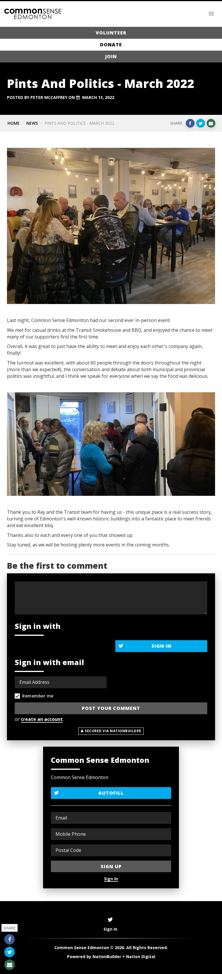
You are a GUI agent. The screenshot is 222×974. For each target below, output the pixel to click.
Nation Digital (140, 956)
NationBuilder (106, 956)
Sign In (161, 646)
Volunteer (111, 33)
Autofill (111, 793)
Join (111, 56)
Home (14, 123)
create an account (42, 719)
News (32, 123)
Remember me (37, 696)
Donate (111, 44)
